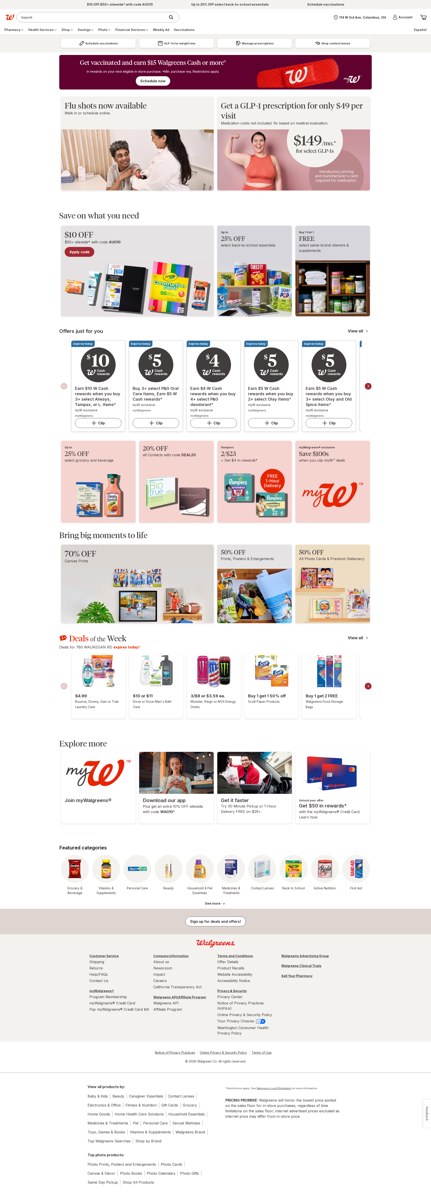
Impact (159, 974)
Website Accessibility (234, 974)
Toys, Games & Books (106, 1132)
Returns (96, 968)
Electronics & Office (104, 1105)
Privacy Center (230, 997)
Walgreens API (166, 1003)
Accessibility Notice (233, 980)
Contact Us (98, 980)
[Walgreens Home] (10, 17)
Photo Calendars (161, 1173)
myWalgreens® (101, 991)
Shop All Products (138, 1182)
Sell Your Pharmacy (296, 976)
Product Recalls (230, 968)
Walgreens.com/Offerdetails (274, 1088)
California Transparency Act (177, 987)
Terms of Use (262, 1052)
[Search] (173, 17)
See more (212, 903)
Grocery (190, 1105)
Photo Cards (171, 1164)
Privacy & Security (232, 991)
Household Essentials (186, 1114)
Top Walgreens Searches (109, 1141)
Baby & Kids (98, 1096)
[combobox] (92, 17)
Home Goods (99, 1114)
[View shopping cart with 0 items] (423, 17)
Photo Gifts (189, 1173)
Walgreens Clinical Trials (301, 966)
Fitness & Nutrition (141, 1105)
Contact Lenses (181, 1096)
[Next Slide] (368, 386)
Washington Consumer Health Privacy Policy (242, 1030)
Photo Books (131, 1173)
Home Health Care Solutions (139, 1114)
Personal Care (155, 1123)
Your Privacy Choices (236, 1021)
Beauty (118, 1096)
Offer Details (227, 962)
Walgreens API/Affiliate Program (179, 997)
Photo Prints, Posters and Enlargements (122, 1164)
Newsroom (162, 968)
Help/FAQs (98, 974)
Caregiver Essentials (146, 1096)
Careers (160, 980)
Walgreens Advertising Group (305, 956)
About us (161, 962)
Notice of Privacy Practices (175, 1052)
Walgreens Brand (190, 1132)
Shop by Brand (148, 1141)
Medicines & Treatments (108, 1123)
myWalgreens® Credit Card (112, 1003)
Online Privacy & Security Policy (244, 1015)
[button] (402, 17)
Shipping (96, 962)
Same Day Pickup (103, 1182)
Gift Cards (169, 1105)
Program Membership (108, 997)
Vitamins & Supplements (150, 1132)
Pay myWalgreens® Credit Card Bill (119, 1009)
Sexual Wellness (186, 1123)
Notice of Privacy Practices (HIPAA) (240, 1006)
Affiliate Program (167, 1009)
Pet (136, 1123)
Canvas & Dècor (101, 1173)
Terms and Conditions (235, 956)
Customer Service (104, 956)
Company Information (171, 956)
